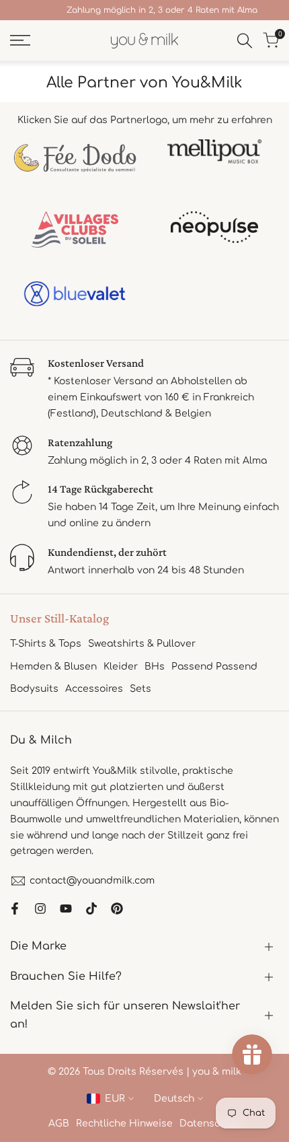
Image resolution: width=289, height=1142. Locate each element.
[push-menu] (20, 40)
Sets (140, 689)
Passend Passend (214, 667)
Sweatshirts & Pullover (142, 644)
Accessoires (94, 689)
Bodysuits (34, 689)
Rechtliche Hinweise (124, 1123)
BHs (154, 667)
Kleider (121, 667)
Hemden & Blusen (53, 667)
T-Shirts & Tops (45, 644)
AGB (58, 1123)
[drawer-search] (244, 40)
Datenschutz (210, 1123)
